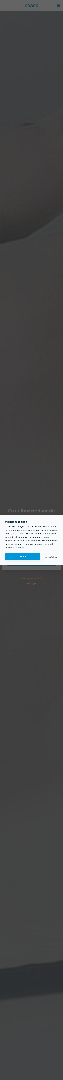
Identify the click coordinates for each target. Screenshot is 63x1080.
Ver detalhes (51, 556)
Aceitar (23, 556)
